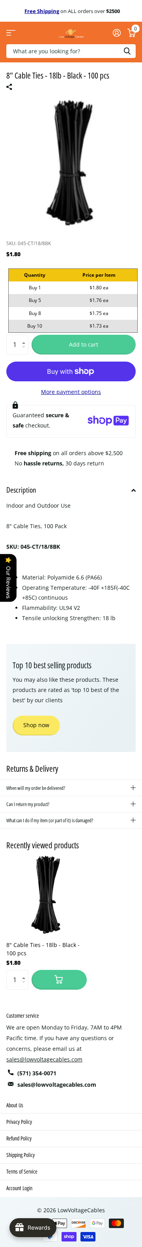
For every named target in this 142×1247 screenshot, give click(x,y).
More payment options (71, 392)
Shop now (36, 725)
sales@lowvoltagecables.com (44, 1059)
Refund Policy (19, 1138)
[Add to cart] (59, 980)
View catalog (10, 33)
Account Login (19, 1188)
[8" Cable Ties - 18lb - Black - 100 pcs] (46, 895)
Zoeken (127, 51)
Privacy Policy (19, 1121)
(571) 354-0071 (36, 1073)
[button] (25, 338)
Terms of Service (21, 1171)
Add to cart (83, 344)
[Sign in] (116, 32)
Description (21, 490)
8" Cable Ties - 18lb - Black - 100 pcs (43, 949)
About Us (14, 1105)
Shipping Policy (20, 1155)
